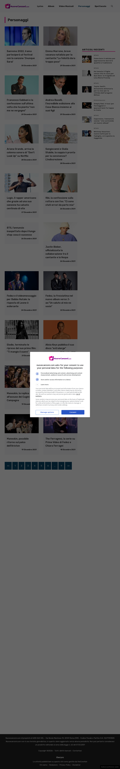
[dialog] (60, 384)
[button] (60, 384)
